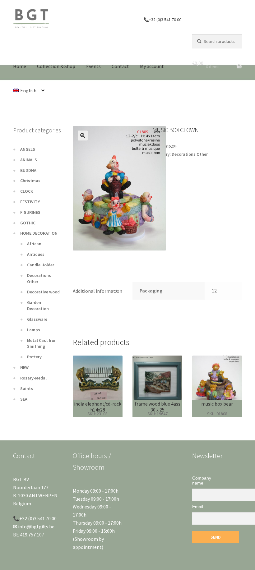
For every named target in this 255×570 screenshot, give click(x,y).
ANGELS (27, 149)
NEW (24, 367)
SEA (23, 399)
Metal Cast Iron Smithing (42, 343)
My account (152, 66)
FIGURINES (30, 212)
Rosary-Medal (33, 378)
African (34, 243)
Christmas (30, 180)
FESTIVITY (30, 202)
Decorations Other (190, 154)
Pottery (34, 357)
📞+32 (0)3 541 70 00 (162, 19)
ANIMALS (28, 160)
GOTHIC (27, 223)
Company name (201, 480)
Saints (26, 388)
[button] (83, 135)
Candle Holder (40, 265)
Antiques (35, 254)
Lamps (33, 330)
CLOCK (26, 191)
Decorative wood (43, 292)
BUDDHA (28, 170)
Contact (120, 66)
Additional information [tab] (97, 291)
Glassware (37, 319)
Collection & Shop (56, 66)
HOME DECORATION (39, 233)
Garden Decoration (38, 305)
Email (197, 506)
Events (93, 66)
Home (19, 66)
